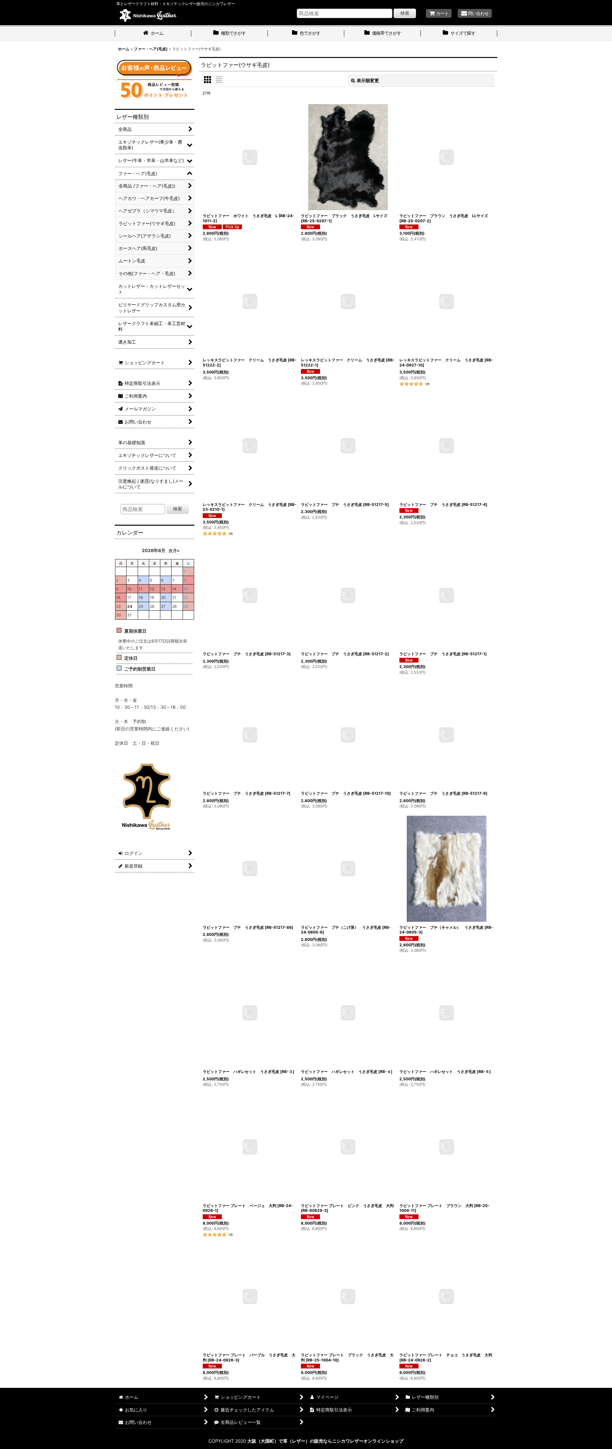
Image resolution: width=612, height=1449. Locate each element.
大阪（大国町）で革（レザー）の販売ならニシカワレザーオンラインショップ (325, 1441)
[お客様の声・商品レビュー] (154, 78)
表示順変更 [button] (368, 80)
